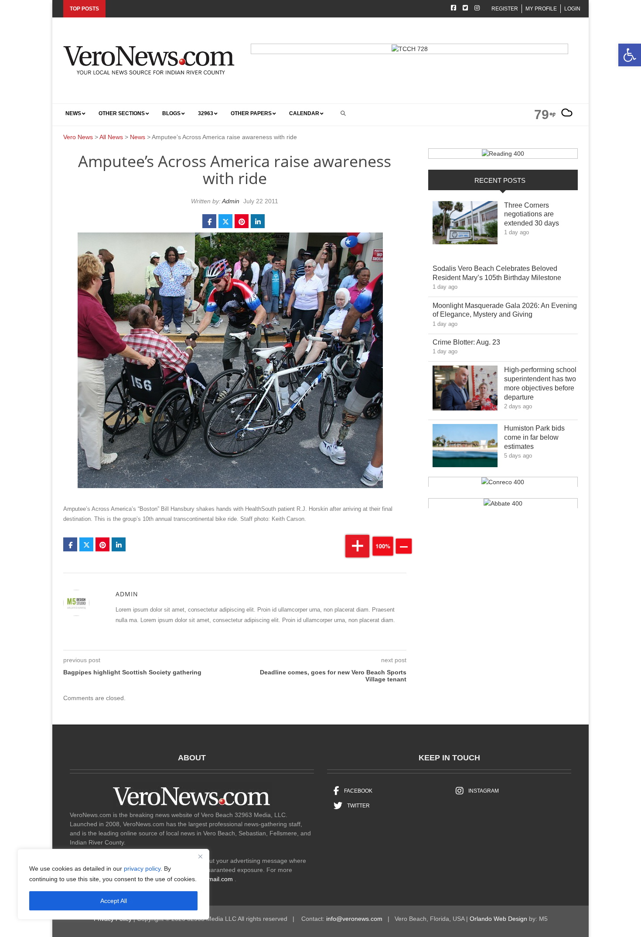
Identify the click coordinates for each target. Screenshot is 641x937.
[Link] (465, 225)
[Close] (200, 856)
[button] (629, 55)
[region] (113, 884)
